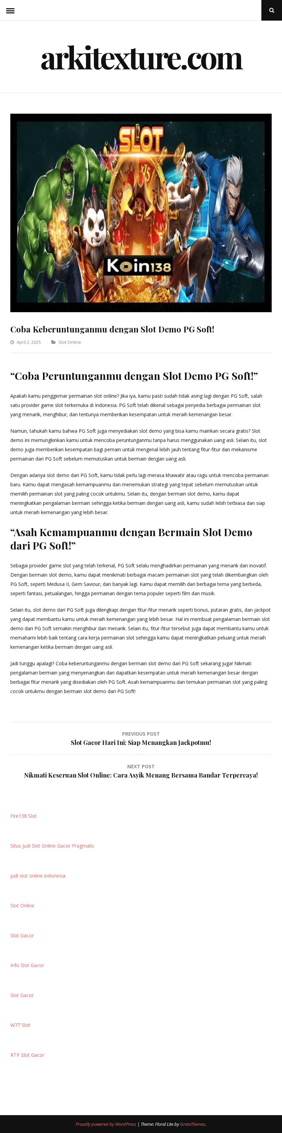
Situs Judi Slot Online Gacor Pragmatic (52, 845)
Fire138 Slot (23, 816)
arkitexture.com (140, 56)
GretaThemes (192, 1124)
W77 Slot (20, 1025)
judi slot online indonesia (37, 875)
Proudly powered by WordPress (106, 1124)
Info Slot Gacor (27, 965)
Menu (10, 10)
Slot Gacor (22, 935)
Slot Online (69, 342)
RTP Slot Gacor (27, 1055)
